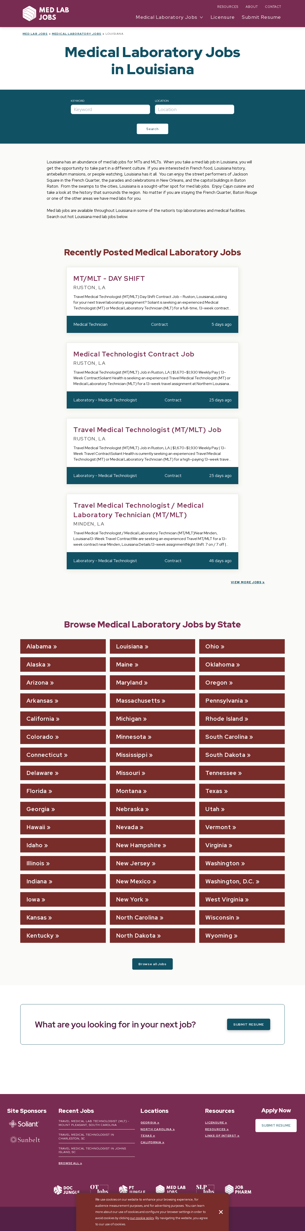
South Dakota (225, 755)
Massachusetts (138, 700)
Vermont (218, 827)
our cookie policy (142, 1218)
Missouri (128, 773)
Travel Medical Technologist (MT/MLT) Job (147, 429)
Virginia (216, 845)
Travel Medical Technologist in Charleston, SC (86, 1136)
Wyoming (218, 935)
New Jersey (133, 863)
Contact (273, 7)
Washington (222, 863)
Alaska (36, 664)
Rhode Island (224, 718)
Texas (213, 791)
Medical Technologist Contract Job (133, 354)
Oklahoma (220, 664)
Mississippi (131, 755)
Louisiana (129, 646)
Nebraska (130, 809)
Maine (124, 664)
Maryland (129, 682)
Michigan (129, 718)
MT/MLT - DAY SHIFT (109, 278)
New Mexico (133, 881)
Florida (36, 791)
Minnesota (131, 736)
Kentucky (40, 935)
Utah (212, 809)
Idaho (34, 845)
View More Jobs (246, 582)
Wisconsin (219, 917)
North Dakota (136, 935)
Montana (129, 791)
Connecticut (44, 755)
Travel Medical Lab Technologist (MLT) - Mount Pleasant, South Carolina (94, 1123)
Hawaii (35, 827)
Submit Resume (261, 17)
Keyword (77, 101)
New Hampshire (138, 845)
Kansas (36, 917)
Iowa (33, 899)
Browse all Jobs (152, 964)
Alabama (38, 646)
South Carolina (226, 736)
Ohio (212, 646)
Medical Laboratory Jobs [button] (167, 17)
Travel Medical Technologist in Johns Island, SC (92, 1150)
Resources (227, 7)
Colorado (40, 736)
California (40, 718)
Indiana (36, 881)
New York (130, 899)
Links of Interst (221, 1136)
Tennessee (221, 773)
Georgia (38, 809)
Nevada (127, 827)
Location (162, 101)
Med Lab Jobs (35, 34)
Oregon (216, 682)
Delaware (39, 773)
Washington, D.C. (229, 881)
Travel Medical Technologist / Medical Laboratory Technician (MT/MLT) (138, 510)
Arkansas (39, 700)
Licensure (223, 17)
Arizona (37, 682)
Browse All (69, 1163)
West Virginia (224, 899)
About (252, 7)
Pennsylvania (224, 700)
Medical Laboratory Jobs (77, 34)
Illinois (35, 863)
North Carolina (137, 917)
